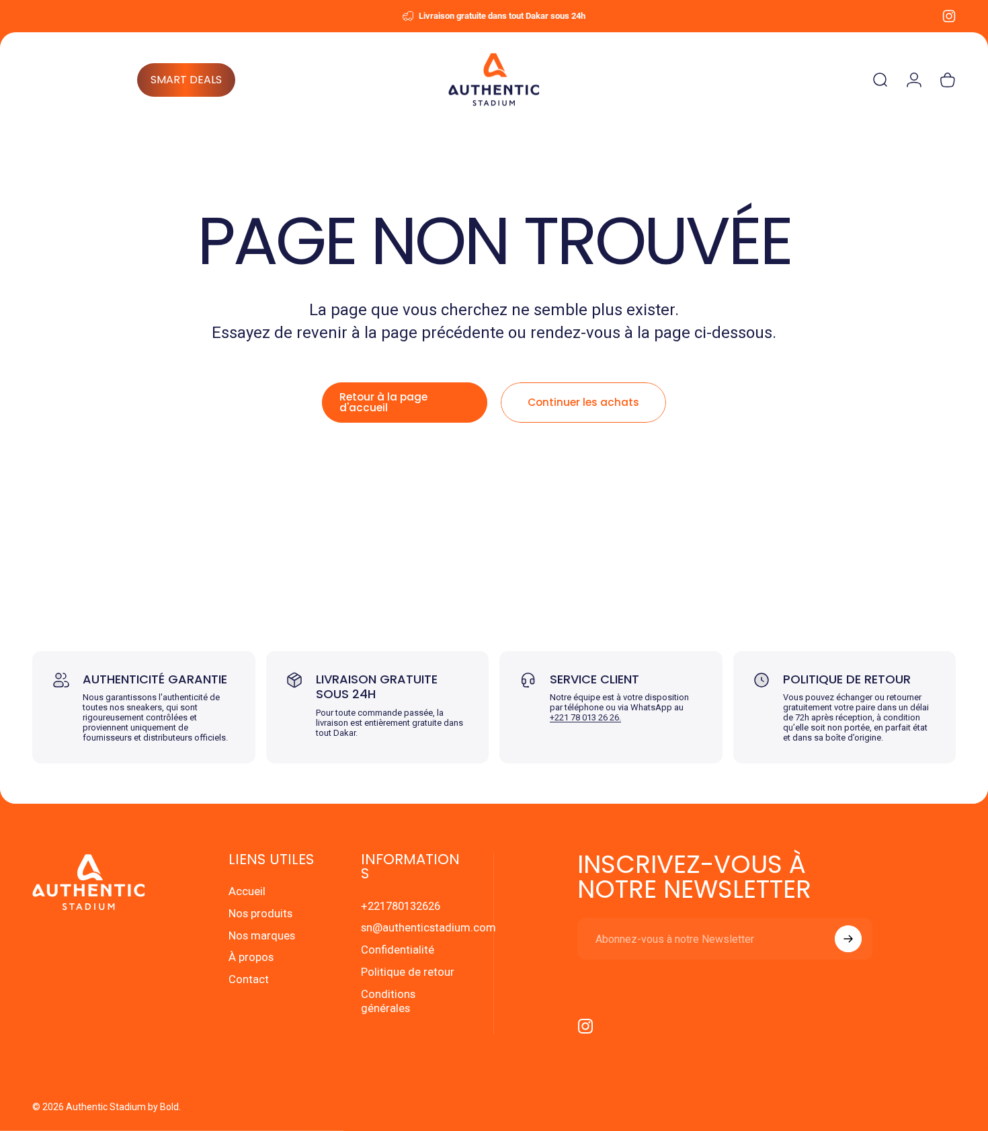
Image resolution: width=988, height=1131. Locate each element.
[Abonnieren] (848, 938)
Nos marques (262, 935)
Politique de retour (407, 972)
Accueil (247, 891)
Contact (249, 980)
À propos (251, 958)
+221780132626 (400, 906)
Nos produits (260, 913)
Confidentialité (397, 950)
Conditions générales (388, 1001)
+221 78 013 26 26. (585, 717)
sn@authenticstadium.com (428, 927)
